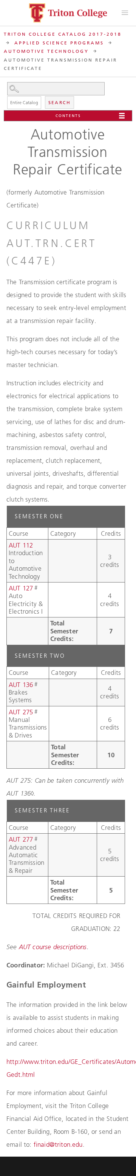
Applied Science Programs (59, 43)
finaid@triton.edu (58, 1144)
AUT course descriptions (53, 947)
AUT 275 (21, 712)
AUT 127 (21, 588)
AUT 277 (21, 839)
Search (59, 102)
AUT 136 (21, 685)
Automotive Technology (46, 51)
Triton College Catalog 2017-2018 (63, 34)
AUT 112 (21, 545)
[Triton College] (68, 13)
